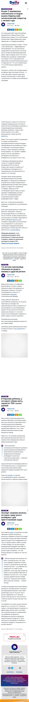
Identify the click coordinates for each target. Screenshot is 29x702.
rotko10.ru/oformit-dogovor (10, 243)
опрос (11, 532)
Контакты (10, 672)
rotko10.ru (4, 136)
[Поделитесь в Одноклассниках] (16, 29)
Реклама (19, 672)
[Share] (20, 29)
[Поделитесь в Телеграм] (12, 29)
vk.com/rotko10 (15, 230)
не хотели (18, 328)
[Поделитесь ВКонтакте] (9, 29)
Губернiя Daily (11, 23)
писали (10, 475)
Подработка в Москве (14, 638)
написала (13, 294)
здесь (14, 260)
